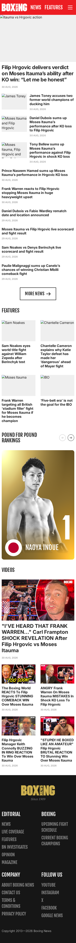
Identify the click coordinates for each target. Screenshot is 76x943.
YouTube (48, 885)
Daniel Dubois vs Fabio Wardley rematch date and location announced (34, 213)
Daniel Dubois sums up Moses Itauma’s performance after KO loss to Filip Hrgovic (51, 124)
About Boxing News (18, 885)
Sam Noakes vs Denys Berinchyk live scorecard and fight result (31, 249)
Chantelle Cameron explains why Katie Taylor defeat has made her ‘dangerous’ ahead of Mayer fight (56, 356)
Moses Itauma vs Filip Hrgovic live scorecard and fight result (38, 231)
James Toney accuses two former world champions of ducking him (52, 99)
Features (54, 7)
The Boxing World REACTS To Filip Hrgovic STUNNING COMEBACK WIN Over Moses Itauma (17, 696)
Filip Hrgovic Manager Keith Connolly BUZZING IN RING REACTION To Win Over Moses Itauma (17, 750)
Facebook (49, 908)
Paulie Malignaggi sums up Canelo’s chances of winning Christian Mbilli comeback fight (31, 269)
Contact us (11, 892)
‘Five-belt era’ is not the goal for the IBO (57, 402)
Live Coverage (13, 831)
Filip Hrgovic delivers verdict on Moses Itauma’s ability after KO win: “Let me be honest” (37, 73)
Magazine (9, 862)
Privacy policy (14, 914)
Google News (52, 915)
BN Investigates (15, 847)
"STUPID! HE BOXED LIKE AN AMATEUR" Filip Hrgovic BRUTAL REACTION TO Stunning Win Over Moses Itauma (57, 750)
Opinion (8, 854)
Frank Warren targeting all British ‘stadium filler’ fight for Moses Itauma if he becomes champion (17, 410)
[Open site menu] (70, 7)
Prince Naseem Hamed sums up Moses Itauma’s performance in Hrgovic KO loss (35, 173)
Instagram (50, 892)
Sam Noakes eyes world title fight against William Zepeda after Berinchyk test (16, 354)
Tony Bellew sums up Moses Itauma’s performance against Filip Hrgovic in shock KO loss (50, 150)
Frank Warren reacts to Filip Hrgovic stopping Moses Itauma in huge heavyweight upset (30, 193)
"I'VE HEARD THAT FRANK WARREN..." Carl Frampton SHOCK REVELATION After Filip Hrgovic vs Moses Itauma (35, 638)
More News (34, 293)
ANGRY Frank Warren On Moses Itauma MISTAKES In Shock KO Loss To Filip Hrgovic (57, 696)
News (35, 7)
